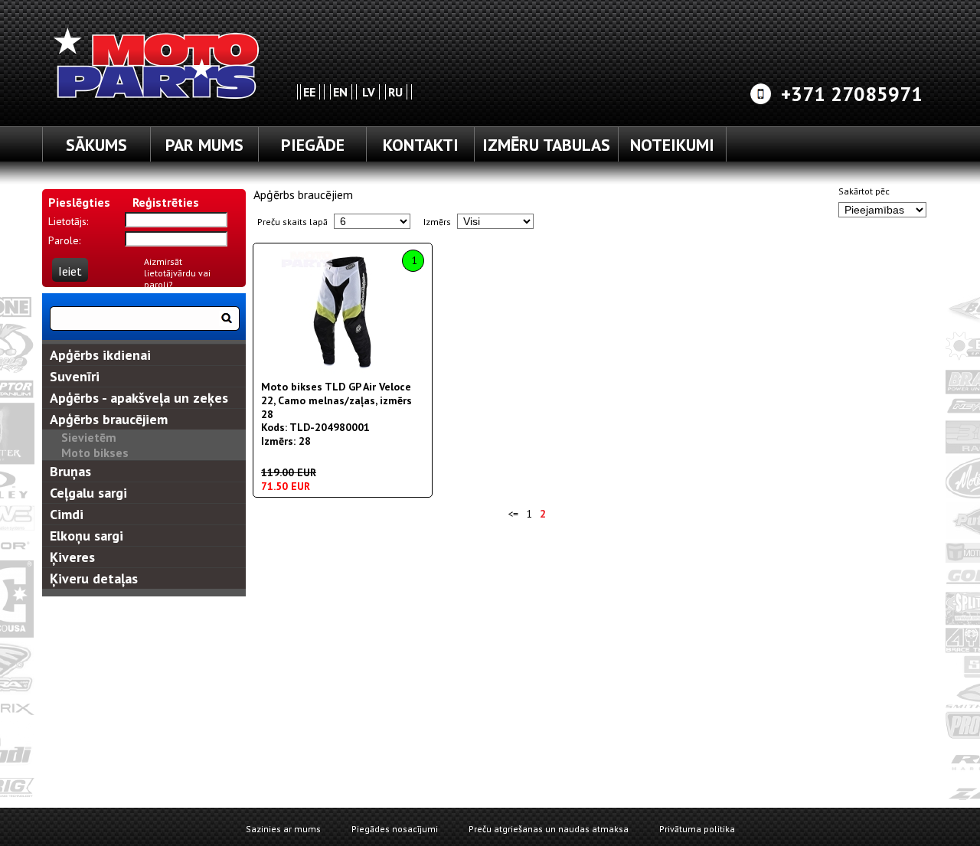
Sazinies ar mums (283, 829)
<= (513, 514)
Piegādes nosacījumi (394, 829)
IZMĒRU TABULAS (546, 144)
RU (395, 92)
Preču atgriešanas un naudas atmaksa (549, 829)
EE (309, 92)
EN (340, 92)
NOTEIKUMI (672, 144)
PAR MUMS (204, 144)
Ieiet (70, 271)
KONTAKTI (421, 144)
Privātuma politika (697, 829)
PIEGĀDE (313, 144)
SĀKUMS (96, 144)
